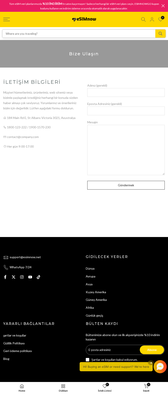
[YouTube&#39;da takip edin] (30, 277)
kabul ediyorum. (114, 359)
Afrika (90, 307)
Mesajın (92, 122)
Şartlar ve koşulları (103, 359)
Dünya (90, 268)
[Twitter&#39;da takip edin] (14, 277)
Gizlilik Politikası (14, 343)
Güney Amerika (96, 300)
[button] (123, 366)
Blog (6, 359)
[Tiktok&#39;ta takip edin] (38, 277)
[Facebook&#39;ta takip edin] (5, 277)
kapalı (5, 5)
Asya (89, 284)
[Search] (160, 34)
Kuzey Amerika (96, 292)
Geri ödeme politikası (17, 351)
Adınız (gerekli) (97, 85)
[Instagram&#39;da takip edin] (22, 277)
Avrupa (90, 276)
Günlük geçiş (94, 315)
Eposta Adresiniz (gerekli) (104, 104)
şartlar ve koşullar (14, 335)
